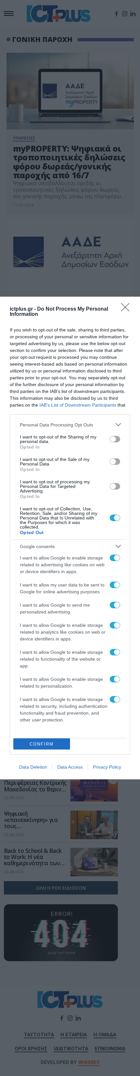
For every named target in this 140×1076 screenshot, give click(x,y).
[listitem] (70, 424)
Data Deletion (33, 767)
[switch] (115, 439)
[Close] (127, 309)
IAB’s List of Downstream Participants (77, 405)
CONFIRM (42, 744)
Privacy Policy (107, 767)
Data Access (70, 767)
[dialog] (70, 538)
